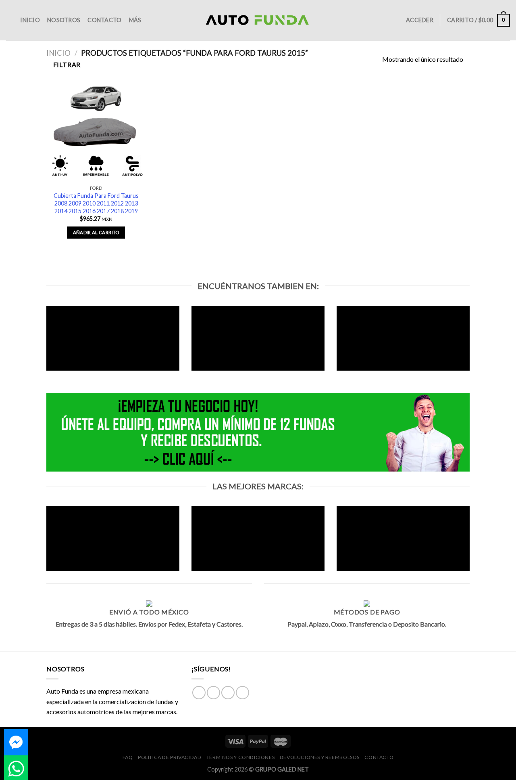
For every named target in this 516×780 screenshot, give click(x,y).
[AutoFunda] (258, 20)
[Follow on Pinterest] (242, 692)
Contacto (104, 20)
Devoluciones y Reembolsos (320, 757)
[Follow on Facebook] (199, 692)
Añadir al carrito (96, 232)
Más (135, 20)
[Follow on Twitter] (228, 692)
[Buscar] (9, 20)
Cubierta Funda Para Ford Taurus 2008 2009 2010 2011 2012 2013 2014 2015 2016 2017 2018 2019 (96, 203)
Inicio (30, 20)
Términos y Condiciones (240, 757)
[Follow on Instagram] (213, 692)
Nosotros (63, 20)
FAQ (128, 757)
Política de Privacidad (169, 757)
